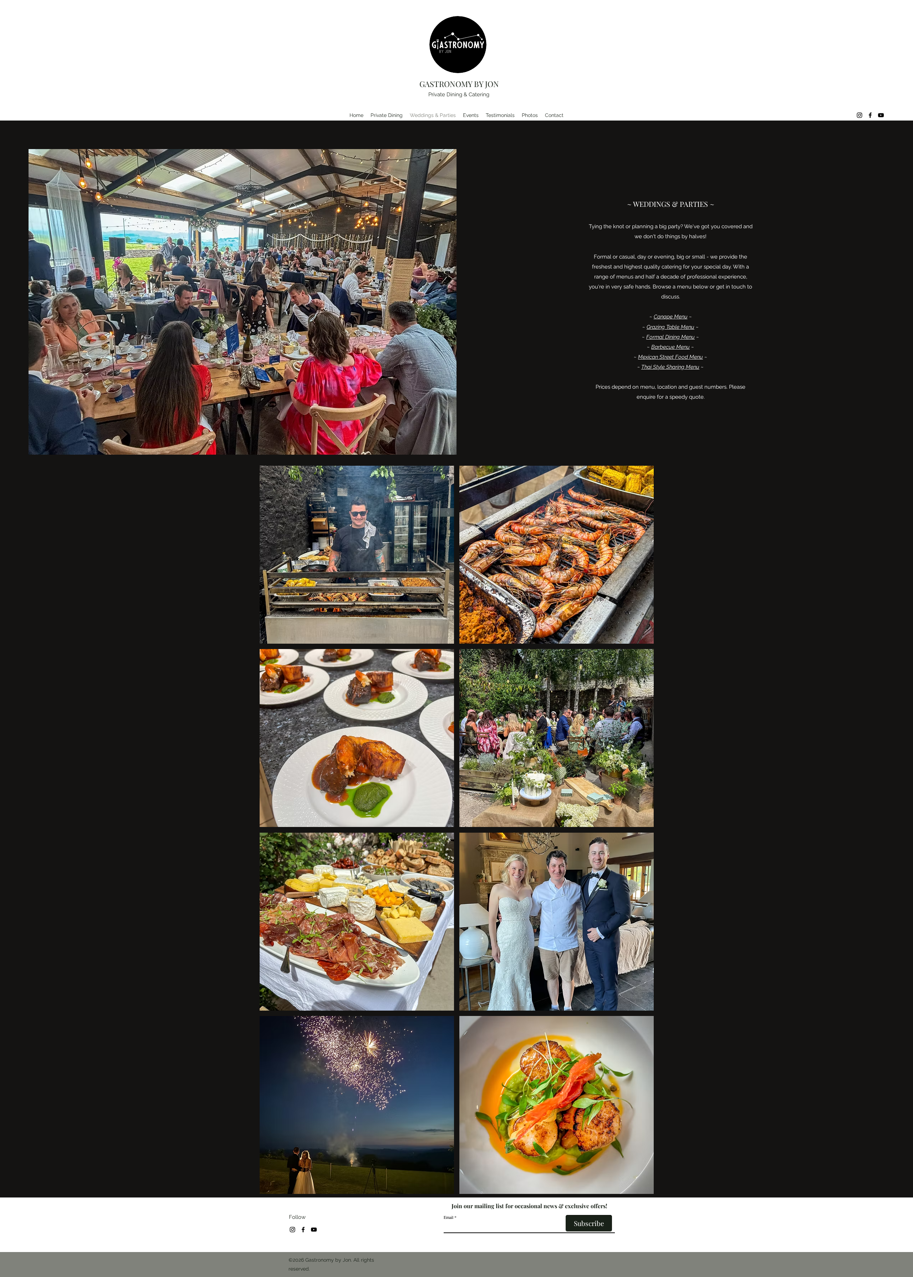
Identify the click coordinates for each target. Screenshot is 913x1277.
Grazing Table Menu (670, 327)
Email (448, 1217)
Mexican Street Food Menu (670, 357)
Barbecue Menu (670, 347)
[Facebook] (870, 115)
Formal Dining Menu (670, 337)
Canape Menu (671, 316)
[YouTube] (880, 115)
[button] (357, 555)
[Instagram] (859, 115)
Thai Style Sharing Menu (670, 367)
